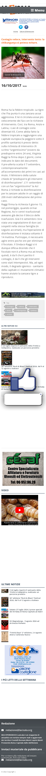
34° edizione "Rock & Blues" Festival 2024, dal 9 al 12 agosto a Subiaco (25, 599)
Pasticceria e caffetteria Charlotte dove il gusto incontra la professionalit (23, 523)
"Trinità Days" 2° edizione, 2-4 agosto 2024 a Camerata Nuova (26, 633)
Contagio (10, 306)
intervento (33, 306)
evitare (9, 314)
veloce (21, 306)
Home (15, 31)
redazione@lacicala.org (19, 730)
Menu (40, 10)
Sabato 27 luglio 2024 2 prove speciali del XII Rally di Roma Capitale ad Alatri (26, 610)
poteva (33, 310)
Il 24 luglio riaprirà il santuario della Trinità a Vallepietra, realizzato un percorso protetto (20, 347)
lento (9, 310)
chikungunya (21, 310)
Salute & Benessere (27, 31)
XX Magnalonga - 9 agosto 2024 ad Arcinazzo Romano (24, 622)
